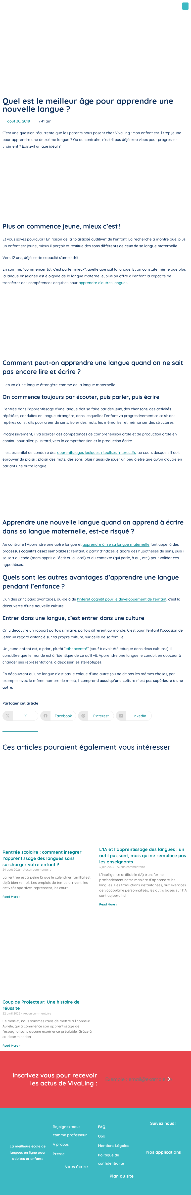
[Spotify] (175, 1144)
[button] (185, 6)
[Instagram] (163, 1144)
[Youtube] (175, 1134)
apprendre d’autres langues (103, 282)
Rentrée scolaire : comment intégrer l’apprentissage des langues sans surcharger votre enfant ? (42, 858)
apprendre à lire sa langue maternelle (116, 544)
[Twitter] (163, 1134)
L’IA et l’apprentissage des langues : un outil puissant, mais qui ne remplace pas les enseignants (142, 855)
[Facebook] (152, 1134)
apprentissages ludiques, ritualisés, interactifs (96, 452)
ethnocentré (76, 648)
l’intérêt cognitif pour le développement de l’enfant (121, 599)
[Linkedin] (152, 1144)
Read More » (11, 896)
